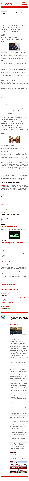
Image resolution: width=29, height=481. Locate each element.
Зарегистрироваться (24, 2)
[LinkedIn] (5, 308)
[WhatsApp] (8, 308)
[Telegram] (9, 308)
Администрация (24, 3)
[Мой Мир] (3, 308)
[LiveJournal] (6, 308)
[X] (4, 308)
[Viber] (7, 308)
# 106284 (17, 314)
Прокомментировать (14, 312)
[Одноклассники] (2, 308)
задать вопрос (24, 4)
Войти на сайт (24, 1)
